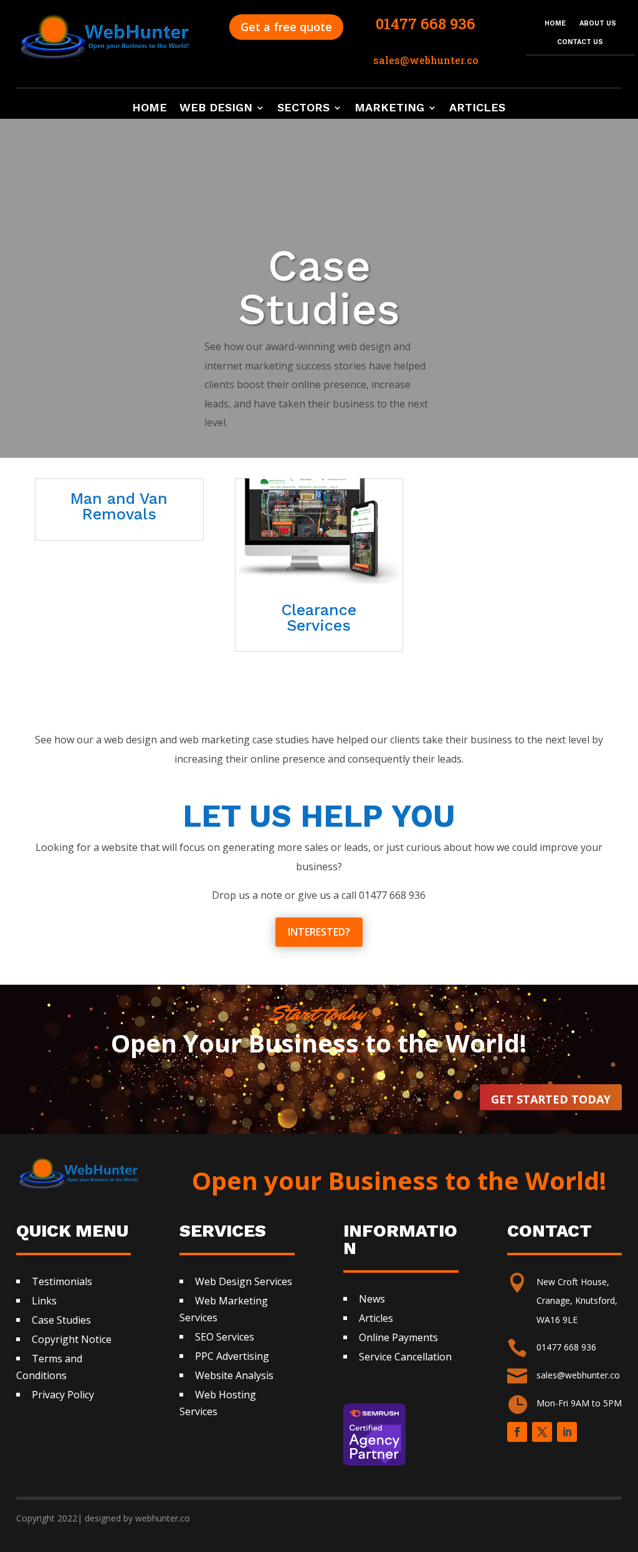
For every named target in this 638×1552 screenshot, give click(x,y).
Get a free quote (286, 26)
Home (555, 23)
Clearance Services (318, 617)
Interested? (319, 932)
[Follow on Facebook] (517, 1432)
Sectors (303, 108)
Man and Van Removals (119, 506)
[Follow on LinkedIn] (567, 1432)
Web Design (215, 108)
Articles (477, 108)
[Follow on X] (542, 1432)
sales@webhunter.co (578, 1375)
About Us (597, 23)
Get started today (551, 1099)
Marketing (389, 108)
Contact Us (580, 42)
